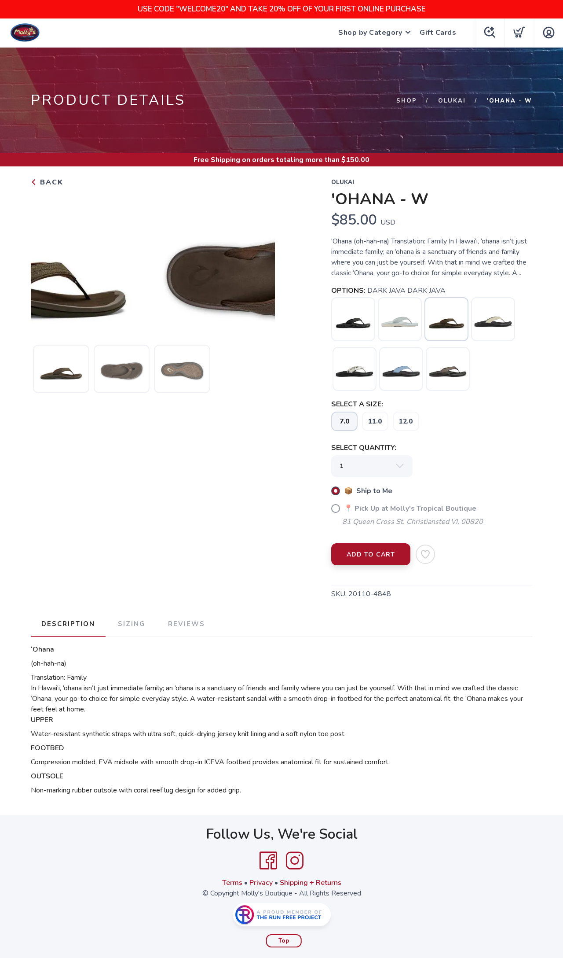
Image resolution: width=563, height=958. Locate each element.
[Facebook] (268, 860)
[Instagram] (295, 860)
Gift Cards (438, 32)
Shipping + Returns (310, 883)
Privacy (261, 883)
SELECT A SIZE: (357, 404)
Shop (406, 101)
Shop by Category (370, 32)
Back (50, 182)
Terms (232, 883)
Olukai (452, 101)
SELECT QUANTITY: (363, 448)
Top (283, 941)
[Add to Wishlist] (425, 554)
